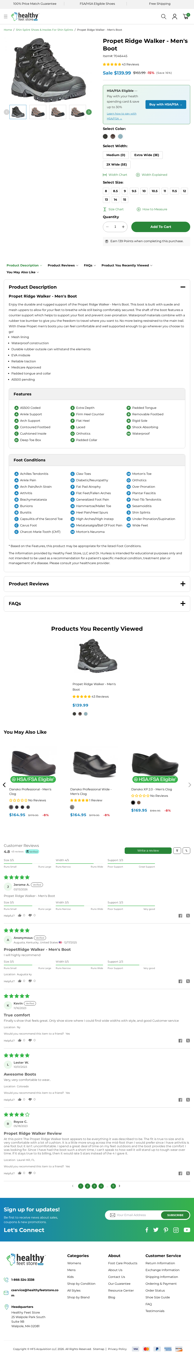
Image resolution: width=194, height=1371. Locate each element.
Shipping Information (162, 1277)
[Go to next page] (120, 1186)
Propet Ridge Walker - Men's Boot (99, 29)
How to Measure (154, 209)
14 (115, 199)
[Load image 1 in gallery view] (17, 112)
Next (190, 785)
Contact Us (116, 1277)
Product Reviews (61, 265)
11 (165, 191)
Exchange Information (163, 1270)
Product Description (23, 265)
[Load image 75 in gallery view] (77, 112)
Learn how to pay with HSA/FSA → (121, 116)
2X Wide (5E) (116, 164)
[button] (6, 16)
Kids (70, 1277)
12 (184, 191)
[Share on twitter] (188, 916)
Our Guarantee (119, 1283)
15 (124, 199)
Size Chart (116, 209)
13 (106, 199)
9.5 (134, 191)
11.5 (174, 191)
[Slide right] (89, 112)
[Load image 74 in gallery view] (57, 112)
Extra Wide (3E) (146, 155)
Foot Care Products (122, 1263)
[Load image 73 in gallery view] (37, 112)
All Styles (74, 1290)
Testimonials (155, 1311)
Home (8, 29)
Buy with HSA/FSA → (165, 104)
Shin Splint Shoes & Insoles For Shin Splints (44, 29)
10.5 (155, 191)
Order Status (155, 1290)
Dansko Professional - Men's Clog (30, 792)
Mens (71, 1270)
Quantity (111, 217)
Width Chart (118, 175)
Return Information (160, 1263)
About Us (115, 1270)
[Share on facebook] (180, 916)
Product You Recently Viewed (125, 265)
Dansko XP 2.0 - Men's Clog (151, 789)
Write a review (148, 850)
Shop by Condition (81, 1283)
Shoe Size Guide (158, 1297)
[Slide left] (6, 112)
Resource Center (121, 1290)
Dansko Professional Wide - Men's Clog (91, 792)
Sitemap (98, 1349)
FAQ (149, 1304)
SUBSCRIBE (175, 1215)
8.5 (115, 191)
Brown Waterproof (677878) (139, 802)
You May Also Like (21, 272)
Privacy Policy (117, 1349)
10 (144, 191)
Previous (4, 785)
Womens (74, 1263)
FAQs (88, 265)
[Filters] (177, 850)
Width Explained (154, 175)
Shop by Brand (78, 1297)
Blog (111, 1297)
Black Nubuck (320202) (133, 802)
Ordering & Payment (161, 1283)
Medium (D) (115, 155)
